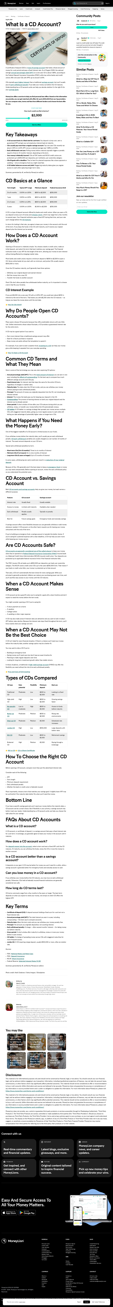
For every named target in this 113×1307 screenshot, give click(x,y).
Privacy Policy (69, 1281)
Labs (43, 1285)
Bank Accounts (70, 1245)
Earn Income (69, 1247)
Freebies (68, 1263)
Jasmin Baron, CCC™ (33, 29)
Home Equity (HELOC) (47, 1256)
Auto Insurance (94, 1249)
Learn (7, 16)
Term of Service (70, 1279)
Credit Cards (45, 1245)
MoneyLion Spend (70, 1244)
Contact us (68, 1276)
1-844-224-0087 (94, 1279)
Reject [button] (79, 1302)
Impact (43, 1286)
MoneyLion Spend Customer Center (75, 1292)
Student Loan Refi (94, 1247)
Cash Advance (45, 1247)
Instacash (44, 1249)
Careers (44, 1278)
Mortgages (44, 1258)
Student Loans (45, 1254)
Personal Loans (46, 1244)
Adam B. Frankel (15, 29)
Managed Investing (70, 1252)
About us (44, 1276)
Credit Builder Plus (47, 1252)
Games (67, 1261)
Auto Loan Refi (93, 1251)
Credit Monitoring (94, 1244)
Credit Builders (46, 1251)
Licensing (68, 1288)
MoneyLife (44, 1279)
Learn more (22, 1302)
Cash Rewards (69, 1264)
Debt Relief (93, 1245)
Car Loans (44, 1259)
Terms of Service (57, 1298)
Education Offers (94, 1256)
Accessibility (69, 1290)
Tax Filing (92, 1254)
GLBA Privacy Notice (71, 1286)
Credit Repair (93, 1261)
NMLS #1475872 (76, 1298)
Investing (68, 1251)
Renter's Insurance (95, 1258)
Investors (44, 1283)
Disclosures (85, 1298)
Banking (13, 16)
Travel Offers (93, 1259)
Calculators (45, 1281)
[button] (98, 1302)
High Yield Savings (70, 1249)
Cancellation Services (95, 1263)
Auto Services (93, 1252)
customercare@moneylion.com (98, 1281)
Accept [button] (86, 1302)
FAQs (67, 1278)
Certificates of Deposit (23, 16)
